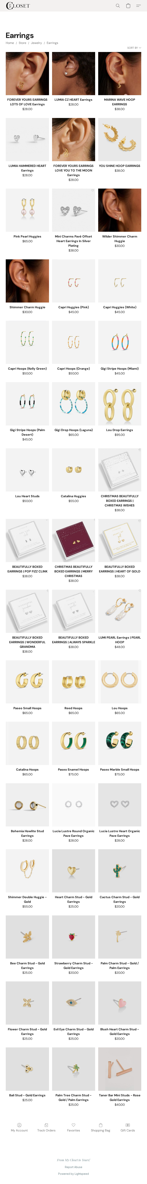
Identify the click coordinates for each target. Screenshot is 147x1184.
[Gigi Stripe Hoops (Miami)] (119, 342)
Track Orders (46, 1130)
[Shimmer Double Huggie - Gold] (27, 870)
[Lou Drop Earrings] (119, 403)
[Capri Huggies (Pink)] (73, 281)
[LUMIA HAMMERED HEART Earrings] (27, 139)
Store (22, 43)
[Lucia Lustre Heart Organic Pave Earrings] (119, 804)
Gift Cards (128, 1130)
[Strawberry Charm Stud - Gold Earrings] (73, 937)
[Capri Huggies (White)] (119, 281)
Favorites (73, 1130)
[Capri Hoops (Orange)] (73, 342)
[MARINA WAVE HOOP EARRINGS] (119, 73)
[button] (18, 6)
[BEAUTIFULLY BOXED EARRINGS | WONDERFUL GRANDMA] (27, 611)
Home (10, 43)
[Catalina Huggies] (73, 469)
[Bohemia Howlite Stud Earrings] (27, 804)
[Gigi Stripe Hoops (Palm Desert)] (27, 403)
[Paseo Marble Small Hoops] (119, 743)
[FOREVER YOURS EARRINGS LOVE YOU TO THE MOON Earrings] (73, 139)
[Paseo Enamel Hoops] (73, 743)
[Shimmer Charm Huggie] (27, 281)
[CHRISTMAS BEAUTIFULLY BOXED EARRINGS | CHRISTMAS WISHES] (119, 469)
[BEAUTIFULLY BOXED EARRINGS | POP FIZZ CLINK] (27, 540)
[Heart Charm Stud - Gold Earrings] (73, 870)
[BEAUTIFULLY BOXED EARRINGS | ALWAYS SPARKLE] (73, 611)
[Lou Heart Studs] (27, 469)
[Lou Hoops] (119, 681)
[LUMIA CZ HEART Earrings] (73, 73)
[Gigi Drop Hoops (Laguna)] (73, 403)
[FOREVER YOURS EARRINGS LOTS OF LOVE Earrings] (27, 73)
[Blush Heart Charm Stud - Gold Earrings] (119, 1003)
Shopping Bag (100, 1130)
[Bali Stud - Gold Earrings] (27, 1069)
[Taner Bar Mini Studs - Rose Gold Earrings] (119, 1069)
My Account (19, 1130)
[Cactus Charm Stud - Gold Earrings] (119, 870)
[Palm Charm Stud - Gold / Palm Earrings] (119, 937)
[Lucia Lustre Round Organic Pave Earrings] (73, 804)
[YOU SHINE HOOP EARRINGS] (119, 139)
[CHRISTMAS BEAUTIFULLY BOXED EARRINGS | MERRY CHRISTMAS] (73, 540)
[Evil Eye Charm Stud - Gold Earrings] (73, 1003)
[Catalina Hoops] (27, 743)
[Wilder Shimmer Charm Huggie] (119, 210)
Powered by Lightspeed (73, 1173)
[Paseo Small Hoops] (27, 681)
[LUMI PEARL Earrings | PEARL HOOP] (119, 611)
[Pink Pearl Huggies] (27, 210)
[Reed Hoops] (73, 681)
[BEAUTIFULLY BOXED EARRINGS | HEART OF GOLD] (119, 540)
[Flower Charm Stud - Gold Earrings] (27, 1003)
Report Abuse (73, 1167)
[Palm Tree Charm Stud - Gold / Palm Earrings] (73, 1069)
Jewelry (36, 43)
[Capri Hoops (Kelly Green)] (27, 342)
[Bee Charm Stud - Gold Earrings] (27, 937)
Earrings (52, 43)
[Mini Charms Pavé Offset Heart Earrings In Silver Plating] (73, 210)
